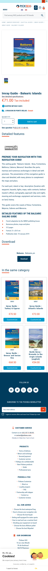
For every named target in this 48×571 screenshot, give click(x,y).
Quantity (6, 117)
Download (24, 259)
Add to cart (32, 121)
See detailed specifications (12, 96)
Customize (12, 319)
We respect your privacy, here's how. (14, 560)
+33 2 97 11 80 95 (21, 128)
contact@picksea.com (23, 435)
